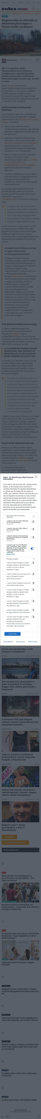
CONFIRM (12, 634)
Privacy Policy (33, 641)
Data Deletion (8, 641)
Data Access (20, 641)
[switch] (32, 521)
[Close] (37, 477)
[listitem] (20, 516)
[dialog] (20, 559)
